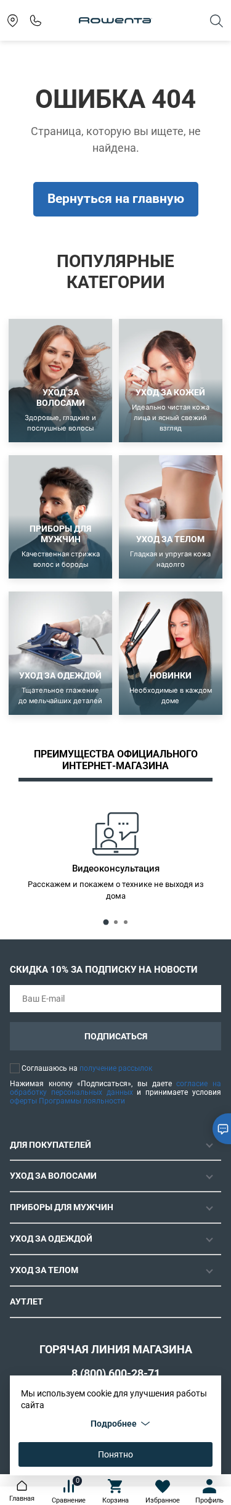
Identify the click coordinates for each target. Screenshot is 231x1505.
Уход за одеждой (51, 1238)
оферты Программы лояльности (67, 1101)
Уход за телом (44, 1270)
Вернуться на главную (115, 198)
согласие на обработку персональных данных (115, 1088)
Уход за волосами (53, 1176)
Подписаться (115, 1036)
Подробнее (114, 1424)
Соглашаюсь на (87, 1068)
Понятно (115, 1454)
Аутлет (26, 1301)
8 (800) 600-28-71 (115, 1373)
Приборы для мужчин (61, 1207)
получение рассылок (115, 1068)
